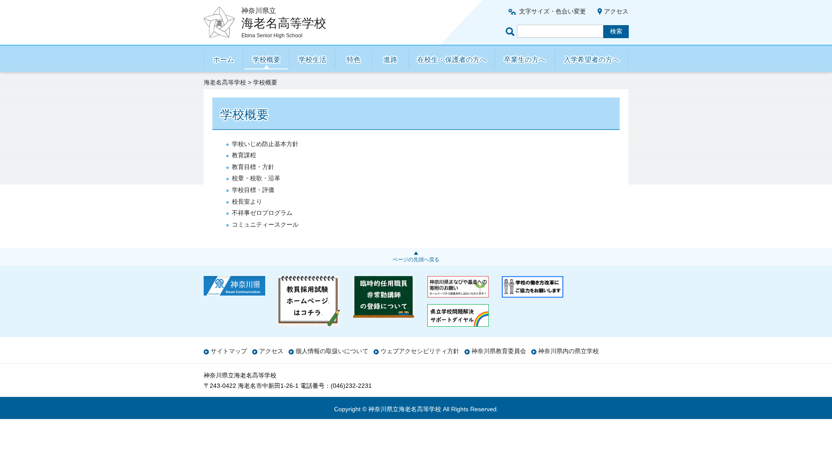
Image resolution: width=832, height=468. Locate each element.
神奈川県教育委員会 (498, 351)
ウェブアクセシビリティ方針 (419, 351)
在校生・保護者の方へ (452, 59)
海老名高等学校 (225, 82)
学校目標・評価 (253, 189)
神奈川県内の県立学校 (568, 351)
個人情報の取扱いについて (332, 351)
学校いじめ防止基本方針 (265, 143)
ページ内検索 (511, 31)
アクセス (616, 11)
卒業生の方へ (525, 59)
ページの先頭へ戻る (416, 260)
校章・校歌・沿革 (256, 178)
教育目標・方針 (253, 166)
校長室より (247, 201)
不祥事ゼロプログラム (262, 212)
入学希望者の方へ (591, 59)
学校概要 (266, 59)
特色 (354, 59)
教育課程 (244, 155)
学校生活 (312, 59)
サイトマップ (229, 351)
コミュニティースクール (265, 224)
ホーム (223, 59)
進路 (390, 59)
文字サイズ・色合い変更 (552, 11)
